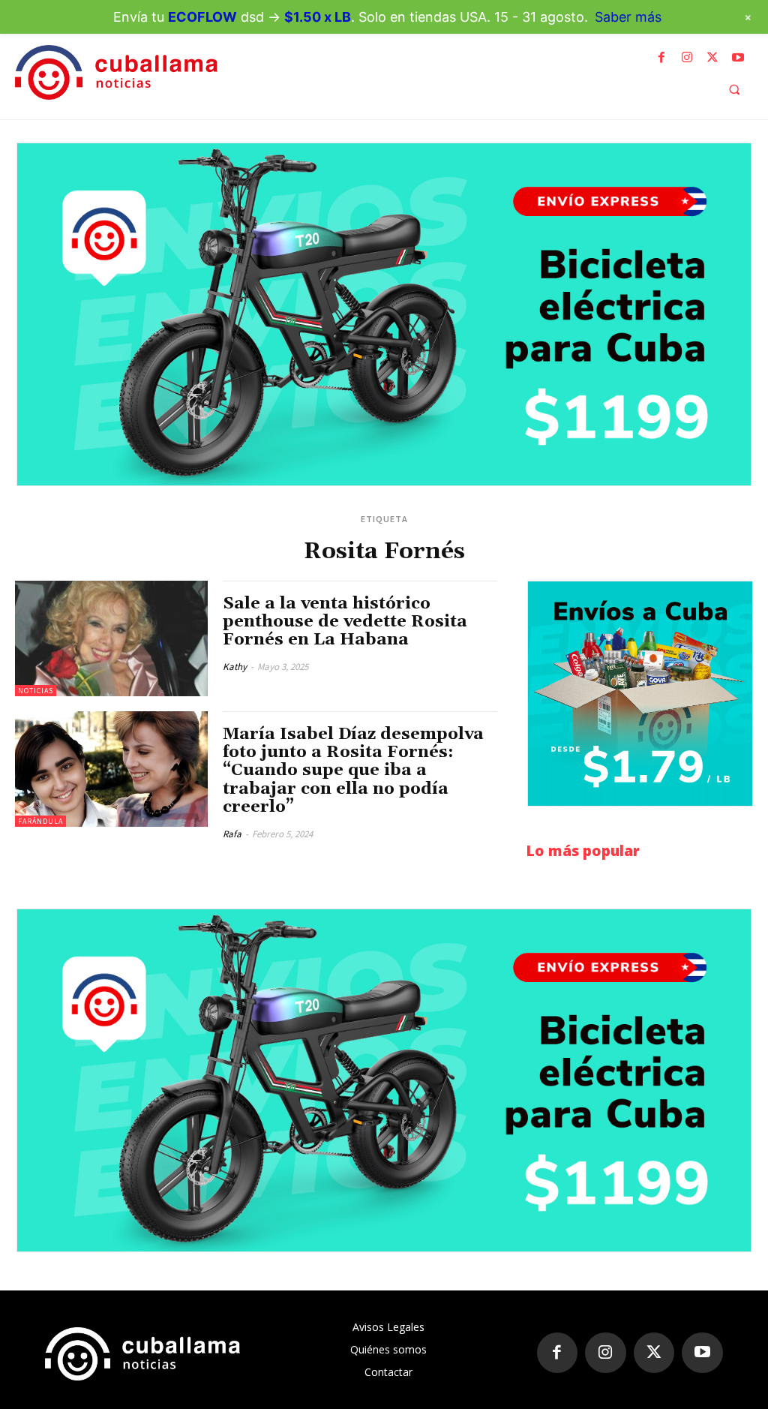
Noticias (35, 690)
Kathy (235, 666)
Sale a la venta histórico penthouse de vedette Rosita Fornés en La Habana (345, 621)
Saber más (628, 17)
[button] (734, 89)
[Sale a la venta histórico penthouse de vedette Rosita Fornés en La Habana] (111, 638)
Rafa (232, 834)
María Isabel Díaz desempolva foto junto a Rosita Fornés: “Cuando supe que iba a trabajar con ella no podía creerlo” (353, 771)
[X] (713, 58)
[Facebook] (661, 58)
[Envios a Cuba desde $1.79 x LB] (640, 694)
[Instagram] (687, 58)
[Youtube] (738, 58)
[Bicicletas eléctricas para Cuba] (384, 314)
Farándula (40, 821)
